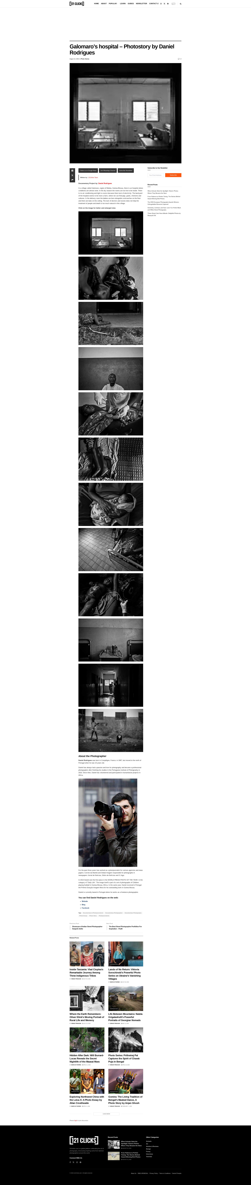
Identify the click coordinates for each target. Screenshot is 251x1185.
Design (148, 1149)
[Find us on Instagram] (161, 3)
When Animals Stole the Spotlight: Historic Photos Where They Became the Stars (131, 1143)
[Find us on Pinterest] (168, 3)
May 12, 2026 (125, 1023)
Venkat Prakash (76, 978)
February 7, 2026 (127, 1106)
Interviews (149, 1154)
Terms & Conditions (165, 1173)
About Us (133, 1173)
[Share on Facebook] (72, 170)
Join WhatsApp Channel (107, 170)
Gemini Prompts (176, 1173)
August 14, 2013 (74, 59)
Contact (153, 3)
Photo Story (93, 915)
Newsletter (141, 3)
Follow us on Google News (88, 170)
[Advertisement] (125, 24)
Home (96, 3)
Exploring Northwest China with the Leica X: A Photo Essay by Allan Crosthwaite (87, 1099)
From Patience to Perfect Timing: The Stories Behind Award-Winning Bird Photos (130, 1155)
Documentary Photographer (114, 913)
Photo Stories (85, 59)
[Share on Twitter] (72, 175)
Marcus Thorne (115, 982)
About (104, 3)
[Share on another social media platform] (72, 180)
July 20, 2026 (125, 982)
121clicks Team (93, 177)
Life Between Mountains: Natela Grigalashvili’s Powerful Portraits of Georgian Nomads (125, 1017)
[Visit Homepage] (77, 4)
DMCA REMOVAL (143, 1173)
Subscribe (173, 175)
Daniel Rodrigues (105, 183)
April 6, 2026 (86, 1106)
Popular (113, 3)
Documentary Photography (133, 913)
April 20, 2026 (126, 1064)
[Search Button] (180, 4)
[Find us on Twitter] (164, 3)
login (75, 1120)
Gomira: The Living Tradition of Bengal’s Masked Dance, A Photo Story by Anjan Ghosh (125, 1099)
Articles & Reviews (152, 1146)
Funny (148, 1151)
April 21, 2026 (86, 1064)
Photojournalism (104, 915)
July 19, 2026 (86, 1023)
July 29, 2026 (86, 978)
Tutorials (149, 1156)
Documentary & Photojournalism (93, 913)
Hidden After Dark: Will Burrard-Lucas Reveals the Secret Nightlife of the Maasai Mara (87, 1058)
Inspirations (75, 964)
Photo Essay (83, 915)
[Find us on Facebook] (157, 3)
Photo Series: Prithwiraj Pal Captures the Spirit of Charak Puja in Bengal (124, 1058)
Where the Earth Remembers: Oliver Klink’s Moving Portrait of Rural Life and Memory (87, 1017)
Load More (106, 1113)
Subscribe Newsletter (125, 170)
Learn (123, 3)
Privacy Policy (154, 1173)
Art (147, 1144)
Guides (131, 3)
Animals (73, 1050)
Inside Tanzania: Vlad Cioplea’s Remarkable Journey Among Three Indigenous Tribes (86, 972)
